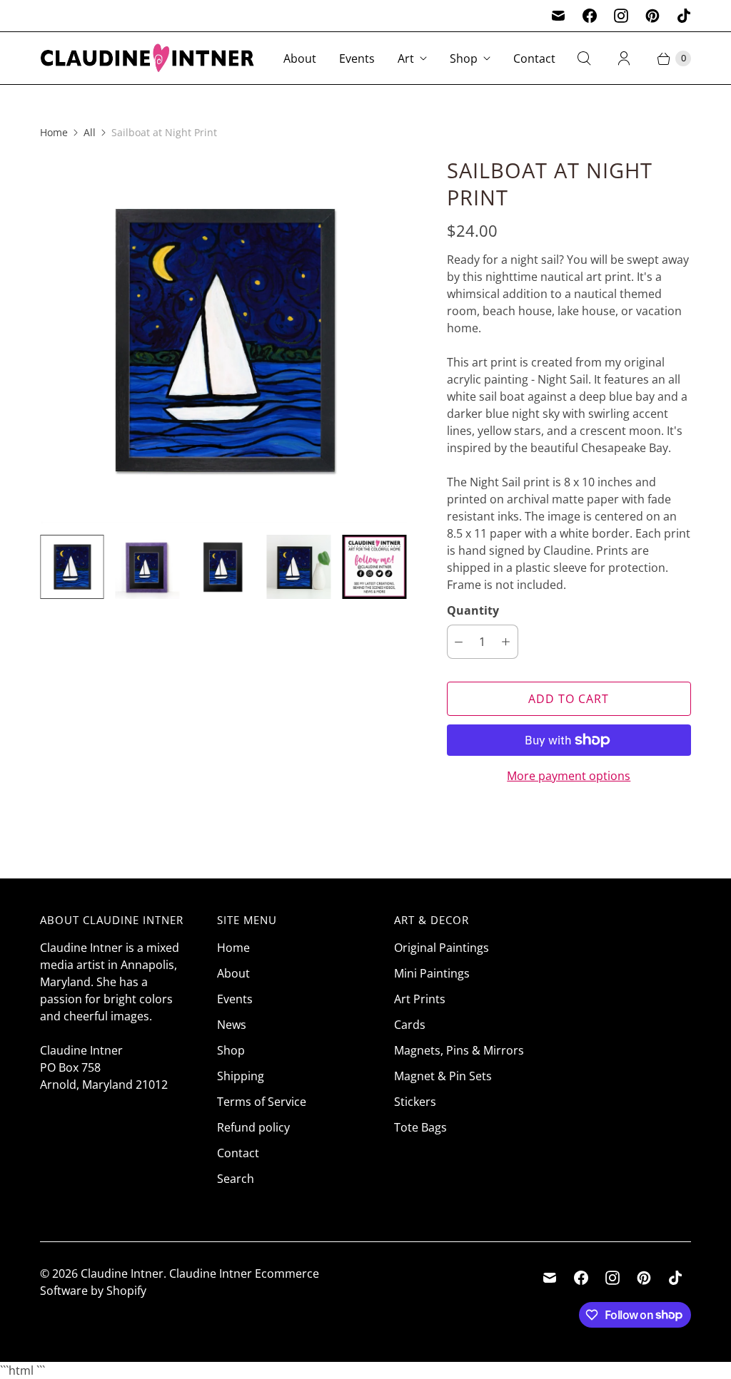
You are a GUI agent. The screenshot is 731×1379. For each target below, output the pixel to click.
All (90, 132)
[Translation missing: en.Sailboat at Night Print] (148, 567)
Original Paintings (441, 947)
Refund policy (253, 1127)
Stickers (415, 1101)
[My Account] (624, 58)
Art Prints (419, 999)
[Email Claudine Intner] (558, 15)
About (299, 58)
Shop (464, 58)
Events (357, 58)
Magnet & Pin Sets (443, 1076)
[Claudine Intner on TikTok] (684, 15)
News (231, 1024)
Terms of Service (261, 1101)
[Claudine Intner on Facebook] (589, 15)
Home (54, 132)
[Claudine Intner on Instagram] (621, 15)
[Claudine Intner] (147, 58)
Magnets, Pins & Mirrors (459, 1050)
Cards (409, 1024)
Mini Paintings (432, 973)
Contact (534, 58)
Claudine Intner (122, 1273)
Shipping (240, 1076)
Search (235, 1178)
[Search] (584, 58)
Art (406, 58)
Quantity (473, 610)
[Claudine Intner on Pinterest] (652, 15)
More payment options (568, 776)
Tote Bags (420, 1127)
